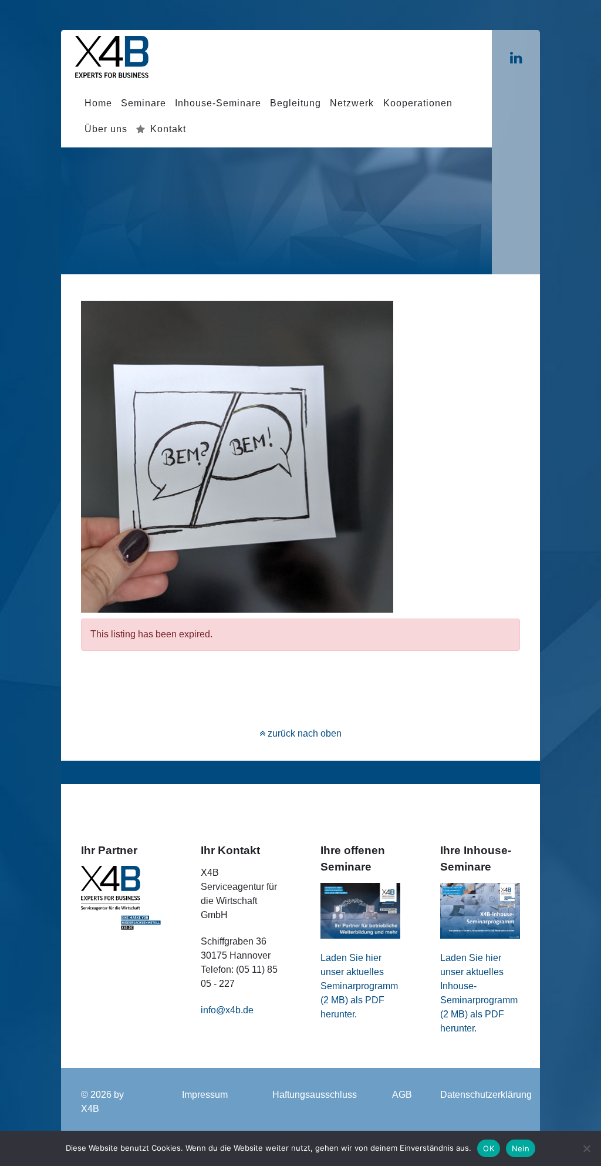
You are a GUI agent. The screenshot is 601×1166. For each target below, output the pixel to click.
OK (488, 1148)
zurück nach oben (303, 733)
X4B (90, 1109)
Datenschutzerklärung (486, 1095)
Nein (520, 1148)
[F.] (111, 56)
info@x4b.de (227, 1010)
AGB (402, 1095)
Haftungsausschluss (314, 1095)
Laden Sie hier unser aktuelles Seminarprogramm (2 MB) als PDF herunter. (359, 986)
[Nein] (586, 1148)
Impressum (205, 1095)
